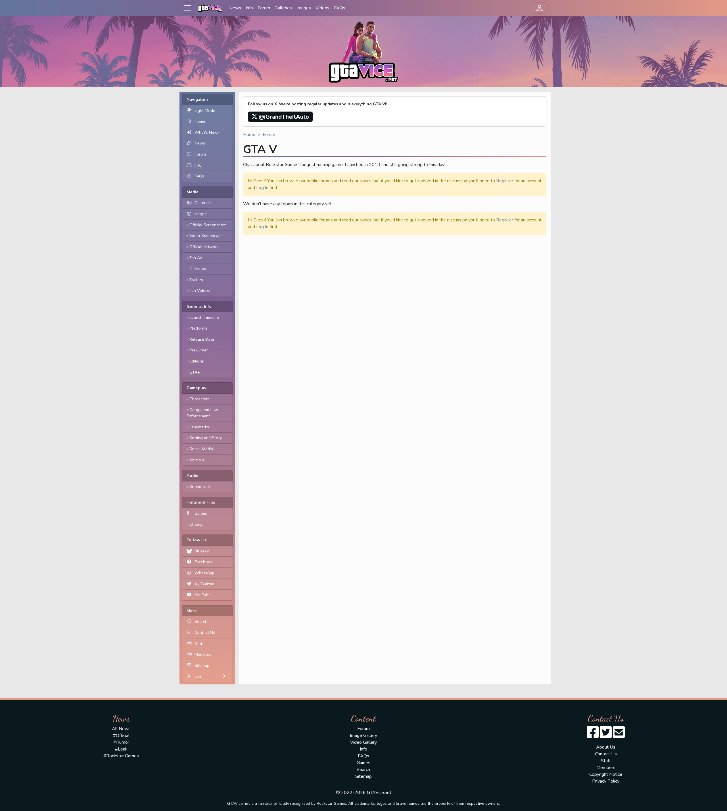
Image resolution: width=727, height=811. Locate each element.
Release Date (201, 339)
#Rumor (121, 742)
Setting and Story (205, 438)
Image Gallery (363, 735)
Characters (199, 399)
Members (203, 654)
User (199, 676)
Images (303, 8)
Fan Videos (199, 290)
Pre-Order (198, 350)
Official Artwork (204, 247)
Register (504, 181)
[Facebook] (593, 736)
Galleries (283, 8)
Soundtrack (199, 486)
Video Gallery (363, 742)
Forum (264, 8)
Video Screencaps (206, 235)
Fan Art (196, 258)
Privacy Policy (605, 781)
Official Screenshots (208, 225)
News (235, 8)
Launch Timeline (204, 317)
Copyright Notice (605, 774)
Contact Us (205, 632)
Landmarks (199, 427)
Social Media (201, 449)
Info (249, 8)
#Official (121, 735)
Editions (196, 361)
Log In (262, 188)
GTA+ (194, 372)
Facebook (203, 562)
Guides (201, 513)
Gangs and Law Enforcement (202, 413)
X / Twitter (204, 584)
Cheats (195, 524)
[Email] (619, 736)
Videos (322, 8)
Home (200, 121)
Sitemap (202, 665)
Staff (199, 643)
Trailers (196, 279)
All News (121, 729)
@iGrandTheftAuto (283, 117)
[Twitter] (606, 736)
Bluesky (202, 551)
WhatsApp (204, 573)
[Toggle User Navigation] (540, 8)
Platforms (198, 328)
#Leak (121, 749)
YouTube (203, 595)
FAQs (339, 8)
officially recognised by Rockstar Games (310, 803)
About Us (605, 747)
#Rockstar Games (121, 756)
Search (201, 621)
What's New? (207, 132)
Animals (196, 460)
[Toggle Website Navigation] (187, 8)
